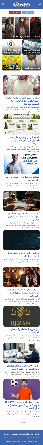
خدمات (35, 441)
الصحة (32, 437)
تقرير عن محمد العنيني (32, 68)
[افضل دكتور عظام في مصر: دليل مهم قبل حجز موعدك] (21, 164)
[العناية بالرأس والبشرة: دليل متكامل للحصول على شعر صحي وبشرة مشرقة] (21, 124)
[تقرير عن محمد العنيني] (31, 62)
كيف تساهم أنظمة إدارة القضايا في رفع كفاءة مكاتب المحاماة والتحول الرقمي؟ (23, 216)
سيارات (24, 441)
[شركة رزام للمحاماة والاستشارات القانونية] (21, 316)
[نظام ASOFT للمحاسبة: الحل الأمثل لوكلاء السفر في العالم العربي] (21, 353)
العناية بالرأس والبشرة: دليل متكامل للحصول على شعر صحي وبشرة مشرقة (23, 140)
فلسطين (8, 441)
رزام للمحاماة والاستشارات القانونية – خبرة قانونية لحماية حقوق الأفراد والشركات (22, 292)
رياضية (30, 441)
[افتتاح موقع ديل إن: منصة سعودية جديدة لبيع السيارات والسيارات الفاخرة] (12, 47)
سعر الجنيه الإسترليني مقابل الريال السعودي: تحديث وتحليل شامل (32, 52)
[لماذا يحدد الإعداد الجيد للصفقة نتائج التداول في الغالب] (21, 240)
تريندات (10, 437)
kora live (15, 12)
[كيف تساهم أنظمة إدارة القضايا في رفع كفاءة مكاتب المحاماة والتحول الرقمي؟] (21, 201)
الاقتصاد (38, 437)
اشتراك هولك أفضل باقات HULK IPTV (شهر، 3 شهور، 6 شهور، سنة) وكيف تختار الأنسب (22, 405)
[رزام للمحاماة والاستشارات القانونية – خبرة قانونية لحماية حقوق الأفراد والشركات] (21, 277)
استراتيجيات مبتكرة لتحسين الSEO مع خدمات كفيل (13, 68)
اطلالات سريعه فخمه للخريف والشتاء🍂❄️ (24, 36)
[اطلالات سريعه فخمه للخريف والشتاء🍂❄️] (21, 28)
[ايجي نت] (21, 4)
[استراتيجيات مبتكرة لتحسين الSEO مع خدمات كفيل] (12, 62)
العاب (27, 437)
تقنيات (5, 437)
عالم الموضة (16, 441)
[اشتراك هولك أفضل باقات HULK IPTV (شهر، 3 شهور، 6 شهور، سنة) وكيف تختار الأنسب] (21, 389)
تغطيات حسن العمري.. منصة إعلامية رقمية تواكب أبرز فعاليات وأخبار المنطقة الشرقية (23, 100)
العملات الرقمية (19, 437)
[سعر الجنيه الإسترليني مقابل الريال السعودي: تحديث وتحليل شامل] (31, 47)
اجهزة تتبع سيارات (28, 12)
